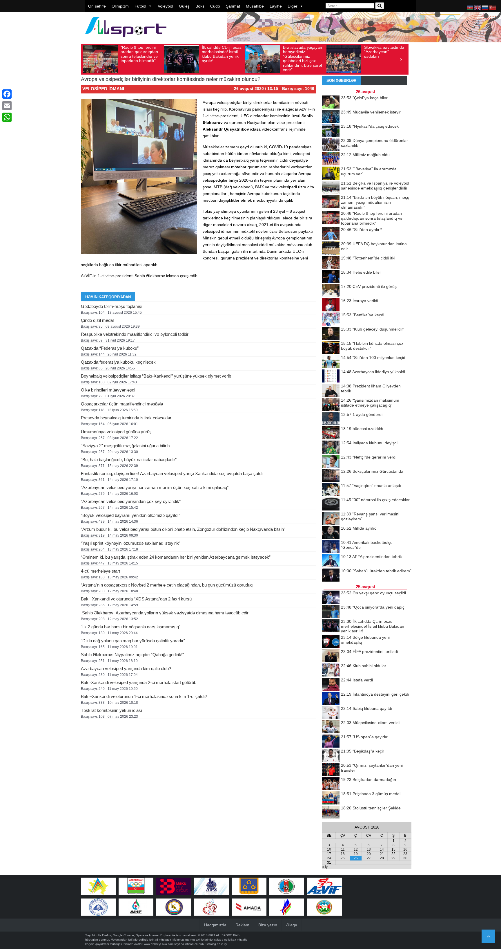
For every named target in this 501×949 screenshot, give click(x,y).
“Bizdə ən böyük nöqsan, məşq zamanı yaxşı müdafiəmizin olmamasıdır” (375, 202)
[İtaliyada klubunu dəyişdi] (331, 447)
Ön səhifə (97, 6)
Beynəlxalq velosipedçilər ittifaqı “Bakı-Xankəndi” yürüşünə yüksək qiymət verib (156, 376)
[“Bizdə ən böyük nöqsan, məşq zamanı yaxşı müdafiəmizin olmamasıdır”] (331, 202)
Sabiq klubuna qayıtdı (366, 708)
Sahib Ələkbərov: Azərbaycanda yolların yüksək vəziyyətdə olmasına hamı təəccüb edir (164, 612)
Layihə (276, 6)
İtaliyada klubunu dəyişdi (369, 443)
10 (329, 849)
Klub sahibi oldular (363, 665)
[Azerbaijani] (470, 8)
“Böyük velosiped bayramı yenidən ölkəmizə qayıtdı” (130, 515)
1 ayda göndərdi (361, 414)
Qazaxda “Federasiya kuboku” (110, 348)
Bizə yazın (267, 925)
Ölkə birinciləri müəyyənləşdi (108, 389)
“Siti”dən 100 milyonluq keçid (373, 357)
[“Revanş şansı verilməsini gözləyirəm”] (331, 519)
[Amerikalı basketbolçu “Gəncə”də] (331, 547)
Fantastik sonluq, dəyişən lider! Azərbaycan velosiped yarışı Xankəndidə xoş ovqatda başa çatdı (172, 473)
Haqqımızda (215, 925)
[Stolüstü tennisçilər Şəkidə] (331, 813)
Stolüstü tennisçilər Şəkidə (371, 808)
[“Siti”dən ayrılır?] (331, 234)
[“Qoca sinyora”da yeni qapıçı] (331, 612)
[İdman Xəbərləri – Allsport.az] (125, 39)
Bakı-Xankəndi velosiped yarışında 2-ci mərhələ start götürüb (138, 682)
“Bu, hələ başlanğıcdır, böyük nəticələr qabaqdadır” (129, 459)
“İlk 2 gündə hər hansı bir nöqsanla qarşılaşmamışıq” (130, 626)
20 (369, 854)
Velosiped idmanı (103, 88)
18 (343, 854)
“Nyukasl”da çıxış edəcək (370, 126)
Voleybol (165, 6)
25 (343, 858)
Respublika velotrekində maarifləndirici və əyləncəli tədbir (134, 334)
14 (382, 849)
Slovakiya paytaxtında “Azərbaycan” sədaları (384, 52)
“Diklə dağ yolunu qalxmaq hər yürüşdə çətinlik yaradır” (133, 640)
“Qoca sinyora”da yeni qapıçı (373, 607)
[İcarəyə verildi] (331, 305)
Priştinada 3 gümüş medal (370, 793)
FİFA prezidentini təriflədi (369, 651)
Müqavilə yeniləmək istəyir (371, 112)
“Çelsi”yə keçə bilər (364, 97)
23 (405, 854)
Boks (199, 6)
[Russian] (485, 8)
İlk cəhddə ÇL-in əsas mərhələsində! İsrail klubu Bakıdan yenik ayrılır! (222, 54)
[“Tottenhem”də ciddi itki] (331, 263)
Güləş (184, 6)
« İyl (325, 867)
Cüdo (215, 6)
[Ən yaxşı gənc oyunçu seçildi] (331, 598)
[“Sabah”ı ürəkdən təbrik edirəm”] (331, 575)
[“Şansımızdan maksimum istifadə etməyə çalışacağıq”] (331, 405)
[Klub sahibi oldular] (331, 670)
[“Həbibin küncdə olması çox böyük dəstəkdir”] (331, 348)
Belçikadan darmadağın (368, 779)
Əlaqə (291, 925)
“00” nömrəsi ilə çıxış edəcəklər (375, 499)
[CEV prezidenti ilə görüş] (331, 291)
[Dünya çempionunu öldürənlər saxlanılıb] (331, 145)
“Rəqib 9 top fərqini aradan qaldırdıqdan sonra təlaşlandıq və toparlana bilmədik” (139, 54)
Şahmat (233, 6)
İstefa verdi (357, 680)
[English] (478, 8)
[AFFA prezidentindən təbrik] (331, 561)
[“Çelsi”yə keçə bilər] (331, 102)
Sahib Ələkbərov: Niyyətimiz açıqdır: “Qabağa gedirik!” (132, 654)
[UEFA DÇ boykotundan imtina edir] (331, 248)
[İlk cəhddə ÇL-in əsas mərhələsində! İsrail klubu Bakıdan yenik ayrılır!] (331, 626)
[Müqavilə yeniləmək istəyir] (331, 117)
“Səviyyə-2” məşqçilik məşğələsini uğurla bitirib (125, 445)
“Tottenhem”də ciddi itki (368, 258)
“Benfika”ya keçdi (362, 315)
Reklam (242, 925)
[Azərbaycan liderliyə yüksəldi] (331, 376)
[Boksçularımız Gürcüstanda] (331, 476)
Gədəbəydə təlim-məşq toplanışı (111, 306)
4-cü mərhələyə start (100, 571)
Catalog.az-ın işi (216, 944)
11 (343, 849)
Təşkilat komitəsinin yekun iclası (111, 710)
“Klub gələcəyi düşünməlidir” (372, 329)
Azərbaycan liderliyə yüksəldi (373, 371)
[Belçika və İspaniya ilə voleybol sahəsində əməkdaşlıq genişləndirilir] (331, 188)
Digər (292, 6)
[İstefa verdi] (331, 685)
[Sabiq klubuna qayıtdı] (331, 713)
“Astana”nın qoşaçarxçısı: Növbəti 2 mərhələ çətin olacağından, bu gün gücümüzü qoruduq (167, 584)
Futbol (140, 6)
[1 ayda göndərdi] (331, 419)
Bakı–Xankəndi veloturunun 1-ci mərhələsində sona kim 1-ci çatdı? (144, 696)
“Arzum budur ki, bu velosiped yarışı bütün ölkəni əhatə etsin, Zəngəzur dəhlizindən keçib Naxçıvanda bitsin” (183, 529)
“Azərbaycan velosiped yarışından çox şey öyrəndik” (131, 501)
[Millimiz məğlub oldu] (331, 159)
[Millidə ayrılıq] (331, 533)
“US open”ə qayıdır (364, 737)
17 (329, 854)
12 (356, 849)
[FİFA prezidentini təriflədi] (331, 656)
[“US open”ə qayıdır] (331, 741)
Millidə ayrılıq (359, 528)
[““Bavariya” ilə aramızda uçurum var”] (331, 174)
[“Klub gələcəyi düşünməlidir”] (331, 334)
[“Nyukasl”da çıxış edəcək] (331, 131)
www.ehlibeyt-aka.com (158, 944)
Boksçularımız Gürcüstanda (372, 471)
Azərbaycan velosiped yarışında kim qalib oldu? (126, 668)
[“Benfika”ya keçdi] (331, 319)
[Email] (7, 105)
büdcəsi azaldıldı (362, 428)
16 (405, 849)
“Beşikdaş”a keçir (362, 751)
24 (329, 858)
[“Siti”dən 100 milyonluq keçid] (331, 362)
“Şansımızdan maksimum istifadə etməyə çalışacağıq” (370, 402)
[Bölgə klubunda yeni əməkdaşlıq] (331, 642)
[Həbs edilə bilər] (331, 277)
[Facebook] (7, 94)
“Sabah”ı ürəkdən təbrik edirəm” (376, 571)
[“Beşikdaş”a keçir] (331, 756)
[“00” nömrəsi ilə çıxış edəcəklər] (331, 504)
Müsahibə (255, 6)
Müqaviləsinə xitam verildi (370, 722)
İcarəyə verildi (359, 300)
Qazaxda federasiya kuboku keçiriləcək (118, 362)
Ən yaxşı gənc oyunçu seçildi (373, 593)
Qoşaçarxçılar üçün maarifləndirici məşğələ (122, 403)
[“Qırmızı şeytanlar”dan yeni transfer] (331, 770)
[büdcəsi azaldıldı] (331, 433)
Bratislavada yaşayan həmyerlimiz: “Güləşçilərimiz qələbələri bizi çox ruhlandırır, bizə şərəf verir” (302, 58)
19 (356, 854)
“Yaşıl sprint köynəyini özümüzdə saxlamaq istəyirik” (130, 543)
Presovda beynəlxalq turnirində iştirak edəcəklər (126, 417)
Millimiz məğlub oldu (365, 154)
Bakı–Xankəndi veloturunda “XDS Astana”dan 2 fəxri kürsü (136, 598)
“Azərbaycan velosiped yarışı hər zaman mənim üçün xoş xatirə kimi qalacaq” (154, 487)
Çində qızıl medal (97, 320)
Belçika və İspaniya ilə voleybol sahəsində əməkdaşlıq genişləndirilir (375, 185)
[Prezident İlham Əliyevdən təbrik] (331, 391)
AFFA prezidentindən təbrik (371, 556)
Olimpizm (120, 6)
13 (369, 849)
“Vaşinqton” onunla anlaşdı (371, 485)
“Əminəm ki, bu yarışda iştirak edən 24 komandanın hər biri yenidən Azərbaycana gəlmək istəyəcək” (176, 557)
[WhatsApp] (7, 117)
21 (382, 854)
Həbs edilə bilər (361, 272)
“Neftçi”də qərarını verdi (368, 457)
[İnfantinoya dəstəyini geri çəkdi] (331, 699)
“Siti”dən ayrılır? (361, 229)
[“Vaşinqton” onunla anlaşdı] (331, 490)
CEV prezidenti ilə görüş (369, 286)
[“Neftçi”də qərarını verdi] (331, 462)
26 (356, 858)
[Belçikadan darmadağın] (331, 784)
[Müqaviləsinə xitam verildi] (331, 727)
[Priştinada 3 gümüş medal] (331, 798)
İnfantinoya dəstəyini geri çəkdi (375, 694)
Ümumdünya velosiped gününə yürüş (116, 431)
